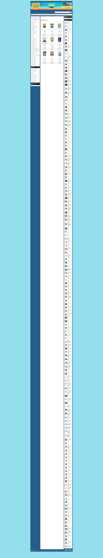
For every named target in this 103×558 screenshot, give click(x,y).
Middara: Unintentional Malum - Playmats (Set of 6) (69, 341)
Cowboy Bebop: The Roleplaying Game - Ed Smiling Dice (69, 488)
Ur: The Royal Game (69, 278)
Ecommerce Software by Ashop (51, 552)
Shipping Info (33, 81)
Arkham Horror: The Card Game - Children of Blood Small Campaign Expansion (69, 224)
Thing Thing (69, 102)
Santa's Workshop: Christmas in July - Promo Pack (69, 46)
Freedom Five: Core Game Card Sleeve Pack (69, 420)
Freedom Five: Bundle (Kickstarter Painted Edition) (69, 427)
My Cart (37, 14)
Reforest (68, 52)
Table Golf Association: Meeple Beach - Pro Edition (69, 117)
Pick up (55, 14)
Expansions (33, 37)
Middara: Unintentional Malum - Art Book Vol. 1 (69, 351)
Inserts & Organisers (34, 43)
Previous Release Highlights (35, 48)
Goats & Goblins (69, 141)
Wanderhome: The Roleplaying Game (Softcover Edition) (69, 269)
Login (34, 14)
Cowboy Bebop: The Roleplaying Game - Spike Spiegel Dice (69, 484)
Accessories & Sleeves (34, 32)
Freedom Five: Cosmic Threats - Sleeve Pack (69, 417)
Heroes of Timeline (69, 372)
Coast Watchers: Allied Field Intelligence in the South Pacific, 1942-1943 (69, 219)
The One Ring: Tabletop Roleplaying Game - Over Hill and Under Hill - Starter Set (69, 88)
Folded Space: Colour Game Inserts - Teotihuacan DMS (69, 167)
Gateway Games (34, 41)
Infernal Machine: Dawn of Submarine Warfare (69, 197)
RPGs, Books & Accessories (35, 51)
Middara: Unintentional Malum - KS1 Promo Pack (69, 344)
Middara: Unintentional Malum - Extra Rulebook (69, 348)
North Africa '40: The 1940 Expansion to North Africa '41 (69, 194)
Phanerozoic (69, 337)
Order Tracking (41, 14)
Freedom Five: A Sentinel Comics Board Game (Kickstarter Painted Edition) (69, 435)
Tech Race (68, 109)
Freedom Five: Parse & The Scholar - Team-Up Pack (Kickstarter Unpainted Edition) (69, 384)
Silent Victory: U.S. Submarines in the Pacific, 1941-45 (69, 180)
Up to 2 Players (34, 56)
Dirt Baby (68, 442)
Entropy (68, 227)
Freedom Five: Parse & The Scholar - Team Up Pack (69, 388)
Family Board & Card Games (35, 27)
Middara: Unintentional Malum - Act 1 (69, 359)
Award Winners (33, 33)
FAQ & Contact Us (46, 14)
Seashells (68, 134)
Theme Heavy (33, 52)
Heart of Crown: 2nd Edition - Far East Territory (69, 376)
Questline (68, 35)
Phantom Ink (69, 261)
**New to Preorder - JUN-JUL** (35, 18)
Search (70, 12)
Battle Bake (69, 151)
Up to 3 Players (34, 57)
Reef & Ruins (69, 176)
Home (32, 14)
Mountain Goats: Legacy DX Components (69, 238)
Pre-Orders (33, 23)
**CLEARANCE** (34, 17)
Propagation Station (69, 330)
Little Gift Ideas (34, 46)
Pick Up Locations (34, 76)
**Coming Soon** (34, 22)
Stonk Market (69, 234)
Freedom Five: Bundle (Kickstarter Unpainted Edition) (69, 424)
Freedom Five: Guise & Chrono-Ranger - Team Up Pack (69, 399)
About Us (33, 72)
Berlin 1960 (69, 148)
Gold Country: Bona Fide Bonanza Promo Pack (69, 255)
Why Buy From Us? (51, 14)
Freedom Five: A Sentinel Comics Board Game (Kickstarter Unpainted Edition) (69, 431)
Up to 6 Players (34, 61)
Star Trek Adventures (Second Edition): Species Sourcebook (69, 546)
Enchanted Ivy (69, 251)
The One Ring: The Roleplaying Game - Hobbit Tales (69, 81)
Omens (68, 538)
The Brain (68, 42)
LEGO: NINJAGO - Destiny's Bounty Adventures (69, 532)
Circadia (68, 497)
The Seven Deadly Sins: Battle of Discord (69, 293)
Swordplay (69, 299)
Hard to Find (33, 42)
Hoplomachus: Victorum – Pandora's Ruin (69, 77)
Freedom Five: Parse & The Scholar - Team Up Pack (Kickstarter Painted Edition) (69, 391)
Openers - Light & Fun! (34, 47)
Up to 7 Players (34, 62)
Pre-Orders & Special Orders (35, 77)
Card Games (33, 28)
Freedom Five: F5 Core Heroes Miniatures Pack (69, 406)
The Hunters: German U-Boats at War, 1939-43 (69, 205)
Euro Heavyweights (34, 38)
